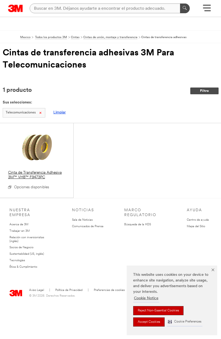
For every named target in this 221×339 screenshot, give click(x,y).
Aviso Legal (36, 290)
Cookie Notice (146, 298)
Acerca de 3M (18, 224)
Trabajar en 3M (19, 231)
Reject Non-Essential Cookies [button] (158, 310)
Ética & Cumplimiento (23, 267)
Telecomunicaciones (21, 112)
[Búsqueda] (185, 8)
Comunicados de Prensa (87, 226)
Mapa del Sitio (196, 226)
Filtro (204, 91)
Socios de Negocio (21, 247)
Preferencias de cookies (109, 290)
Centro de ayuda (198, 220)
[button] (184, 321)
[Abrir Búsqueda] (207, 10)
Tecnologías (17, 260)
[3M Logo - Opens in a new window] (15, 8)
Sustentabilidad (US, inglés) (26, 254)
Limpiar (59, 112)
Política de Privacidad (68, 290)
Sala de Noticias (82, 220)
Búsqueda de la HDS (137, 224)
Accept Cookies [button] (149, 322)
